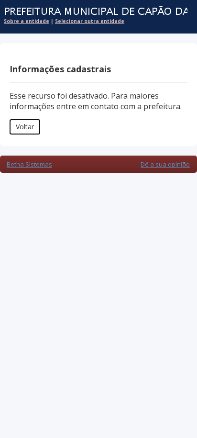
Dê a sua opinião (165, 164)
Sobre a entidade (26, 21)
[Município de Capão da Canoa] (93, 12)
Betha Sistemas (29, 164)
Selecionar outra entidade (89, 21)
